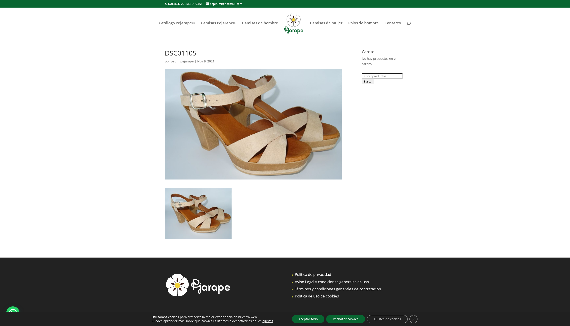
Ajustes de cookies (387, 319)
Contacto (393, 23)
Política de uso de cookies (317, 296)
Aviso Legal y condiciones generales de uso (332, 281)
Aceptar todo (308, 319)
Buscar (368, 81)
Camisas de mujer (326, 23)
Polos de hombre (363, 23)
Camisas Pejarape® (218, 23)
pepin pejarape (182, 61)
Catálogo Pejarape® (177, 23)
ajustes (268, 321)
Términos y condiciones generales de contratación (338, 288)
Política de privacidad (313, 274)
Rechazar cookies (345, 319)
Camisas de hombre (260, 23)
